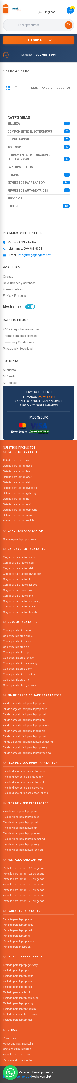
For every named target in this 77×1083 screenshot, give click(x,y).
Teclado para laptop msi (17, 1019)
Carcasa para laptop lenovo (19, 539)
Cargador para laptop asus (19, 557)
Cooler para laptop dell (16, 646)
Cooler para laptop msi (16, 679)
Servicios (14, 198)
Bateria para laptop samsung (20, 509)
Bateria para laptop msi (17, 504)
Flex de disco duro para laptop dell (23, 782)
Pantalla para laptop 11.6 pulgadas (23, 868)
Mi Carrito (9, 376)
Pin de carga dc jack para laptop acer (25, 703)
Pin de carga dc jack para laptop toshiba (27, 752)
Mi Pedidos (10, 382)
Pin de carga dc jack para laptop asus (25, 709)
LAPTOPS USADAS (20, 167)
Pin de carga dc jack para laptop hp (24, 719)
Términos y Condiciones (18, 342)
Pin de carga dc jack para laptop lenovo (26, 725)
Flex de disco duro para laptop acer (24, 771)
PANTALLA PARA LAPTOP (24, 859)
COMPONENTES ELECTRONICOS (37, 131)
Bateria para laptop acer (17, 476)
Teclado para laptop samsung (21, 997)
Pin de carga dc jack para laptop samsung (28, 741)
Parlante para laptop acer (18, 919)
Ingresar (50, 12)
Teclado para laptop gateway (20, 965)
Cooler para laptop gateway (19, 685)
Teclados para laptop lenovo (20, 1014)
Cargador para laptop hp (17, 579)
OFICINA (37, 175)
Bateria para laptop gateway (19, 493)
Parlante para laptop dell (17, 930)
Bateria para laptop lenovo (18, 471)
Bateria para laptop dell (17, 482)
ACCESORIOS (37, 147)
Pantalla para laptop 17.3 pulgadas (23, 901)
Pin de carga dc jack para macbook (24, 730)
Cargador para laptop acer (18, 562)
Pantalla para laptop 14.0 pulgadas (23, 884)
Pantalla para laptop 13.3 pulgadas (23, 879)
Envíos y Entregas (14, 295)
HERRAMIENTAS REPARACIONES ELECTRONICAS (37, 157)
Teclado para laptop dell (17, 986)
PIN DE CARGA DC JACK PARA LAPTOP (34, 695)
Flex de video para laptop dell (20, 822)
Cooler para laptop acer (17, 630)
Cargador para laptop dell (18, 568)
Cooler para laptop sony (17, 668)
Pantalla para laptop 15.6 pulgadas (23, 889)
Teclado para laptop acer (18, 981)
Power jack (9, 1038)
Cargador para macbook (17, 590)
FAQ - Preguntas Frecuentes (21, 329)
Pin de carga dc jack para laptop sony (25, 747)
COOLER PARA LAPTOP (23, 622)
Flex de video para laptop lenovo (22, 833)
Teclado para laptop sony (18, 1003)
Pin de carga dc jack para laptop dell (24, 714)
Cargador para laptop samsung (21, 601)
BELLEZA (37, 123)
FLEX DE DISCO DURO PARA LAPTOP (32, 762)
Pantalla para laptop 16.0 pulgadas (23, 895)
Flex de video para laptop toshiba (23, 849)
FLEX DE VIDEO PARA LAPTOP (28, 803)
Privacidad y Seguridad (18, 348)
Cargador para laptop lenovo (20, 584)
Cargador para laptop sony (19, 606)
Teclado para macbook (16, 992)
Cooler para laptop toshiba (19, 674)
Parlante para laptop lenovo (19, 941)
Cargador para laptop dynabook (22, 573)
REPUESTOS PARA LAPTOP (37, 182)
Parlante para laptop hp (17, 935)
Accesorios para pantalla (18, 1043)
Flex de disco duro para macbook (23, 776)
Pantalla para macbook (16, 1054)
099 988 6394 (46, 55)
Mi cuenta (9, 370)
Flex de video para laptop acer (21, 811)
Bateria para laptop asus (17, 465)
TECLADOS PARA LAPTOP (25, 956)
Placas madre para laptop (18, 1060)
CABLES (37, 206)
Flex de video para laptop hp (20, 827)
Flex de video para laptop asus (21, 816)
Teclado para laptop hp (17, 970)
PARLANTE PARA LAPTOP (25, 910)
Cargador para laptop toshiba (20, 612)
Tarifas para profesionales (20, 335)
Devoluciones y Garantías (19, 283)
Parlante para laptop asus (18, 924)
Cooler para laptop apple (18, 635)
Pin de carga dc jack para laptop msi (24, 736)
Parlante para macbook (16, 946)
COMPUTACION (37, 139)
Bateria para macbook (16, 460)
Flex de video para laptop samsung (24, 838)
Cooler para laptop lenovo (18, 657)
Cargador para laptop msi (18, 595)
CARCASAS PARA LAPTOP (25, 530)
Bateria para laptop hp (16, 498)
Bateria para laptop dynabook (20, 487)
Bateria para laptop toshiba (19, 520)
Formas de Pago (13, 289)
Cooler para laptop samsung (20, 663)
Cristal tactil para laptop (17, 1048)
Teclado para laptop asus (18, 975)
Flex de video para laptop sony (21, 844)
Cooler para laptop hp (16, 652)
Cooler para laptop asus (17, 641)
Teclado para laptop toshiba (20, 1008)
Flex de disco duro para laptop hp (23, 787)
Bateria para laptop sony (17, 515)
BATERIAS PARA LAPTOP (24, 452)
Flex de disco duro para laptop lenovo (25, 793)
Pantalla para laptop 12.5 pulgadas (23, 873)
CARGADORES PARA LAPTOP (27, 548)
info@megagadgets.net (34, 255)
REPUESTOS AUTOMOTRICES (37, 190)
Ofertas (8, 276)
